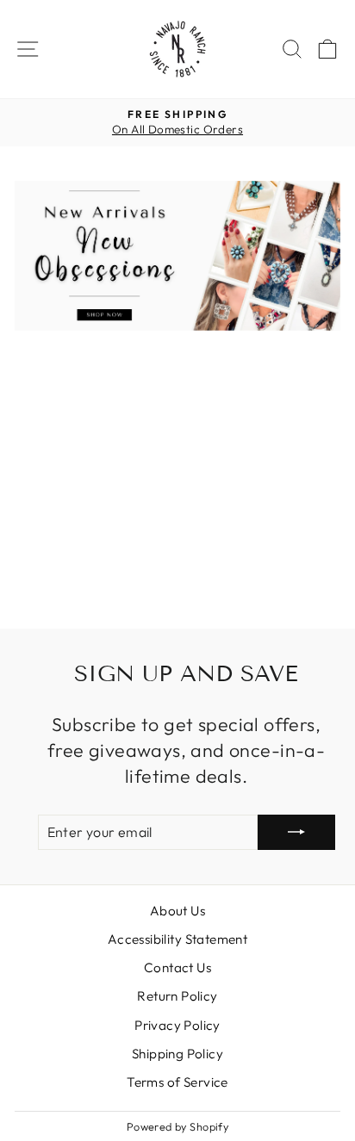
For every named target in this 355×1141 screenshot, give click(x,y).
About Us (177, 910)
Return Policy (177, 996)
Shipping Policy (177, 1053)
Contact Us (177, 967)
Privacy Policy (177, 1025)
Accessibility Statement (178, 939)
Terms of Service (177, 1082)
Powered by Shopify (177, 1126)
